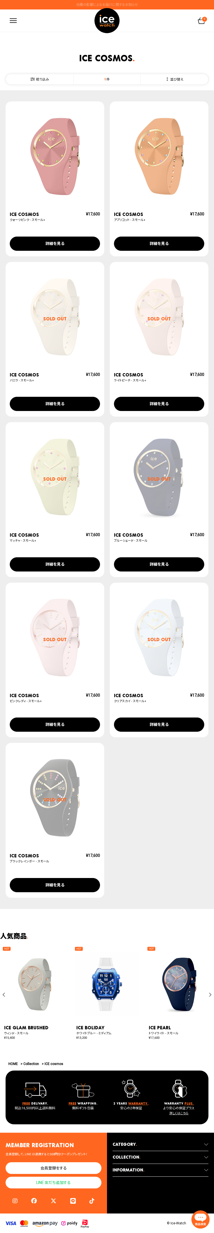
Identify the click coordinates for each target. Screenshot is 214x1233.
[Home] (107, 20)
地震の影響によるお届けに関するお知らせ (107, 5)
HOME (13, 1064)
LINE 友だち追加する (53, 1182)
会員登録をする (53, 1168)
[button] (4, 995)
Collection (31, 1064)
